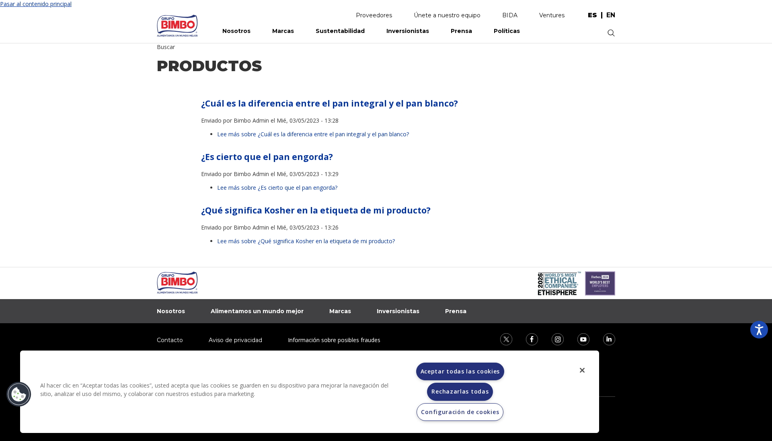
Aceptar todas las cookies (460, 371)
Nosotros (236, 31)
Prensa (461, 31)
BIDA (509, 15)
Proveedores (374, 15)
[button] (19, 394)
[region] (309, 392)
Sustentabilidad (340, 31)
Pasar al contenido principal (36, 4)
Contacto (170, 340)
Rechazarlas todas (460, 391)
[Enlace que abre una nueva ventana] (501, 338)
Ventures (552, 15)
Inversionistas (407, 31)
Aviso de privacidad (235, 340)
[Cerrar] (582, 370)
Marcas (283, 31)
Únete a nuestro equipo (447, 15)
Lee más (313, 134)
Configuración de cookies (460, 412)
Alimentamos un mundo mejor (257, 311)
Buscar (166, 47)
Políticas (507, 31)
